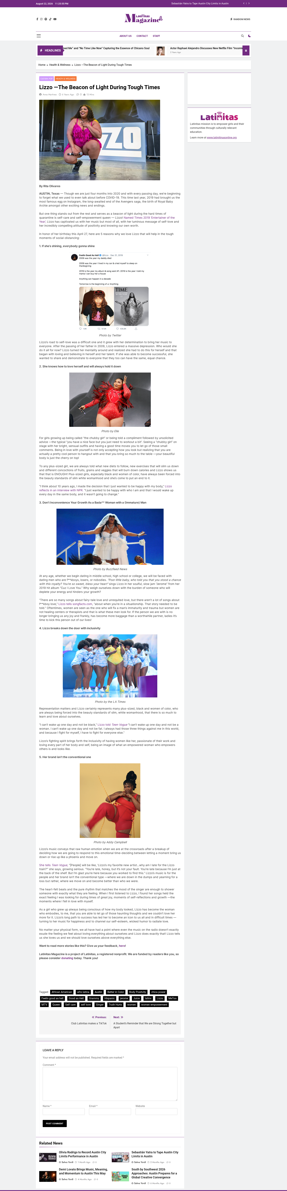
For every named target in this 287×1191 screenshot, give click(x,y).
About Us (126, 36)
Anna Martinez (50, 94)
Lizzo (160, 998)
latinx (148, 998)
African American (62, 992)
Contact (142, 36)
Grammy (94, 998)
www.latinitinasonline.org (222, 137)
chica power (158, 992)
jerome (124, 998)
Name (47, 1106)
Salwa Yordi (67, 1162)
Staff (156, 36)
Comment (49, 1064)
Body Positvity (137, 992)
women (131, 1004)
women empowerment (154, 1004)
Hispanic (109, 998)
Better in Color (115, 992)
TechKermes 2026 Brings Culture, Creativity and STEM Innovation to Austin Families (182, 3)
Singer (99, 1004)
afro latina (83, 992)
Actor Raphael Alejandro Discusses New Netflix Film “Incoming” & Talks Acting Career (169, 48)
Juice (136, 998)
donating (67, 958)
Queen (56, 1004)
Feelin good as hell (52, 998)
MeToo (172, 998)
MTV (44, 1004)
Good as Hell (76, 998)
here (122, 945)
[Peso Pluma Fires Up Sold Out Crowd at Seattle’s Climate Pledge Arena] (231, 52)
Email (93, 1106)
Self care (70, 1004)
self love (86, 1004)
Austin (98, 992)
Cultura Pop (46, 78)
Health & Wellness (65, 78)
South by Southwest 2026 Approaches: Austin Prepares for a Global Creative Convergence (154, 1173)
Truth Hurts (115, 1004)
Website (140, 1106)
